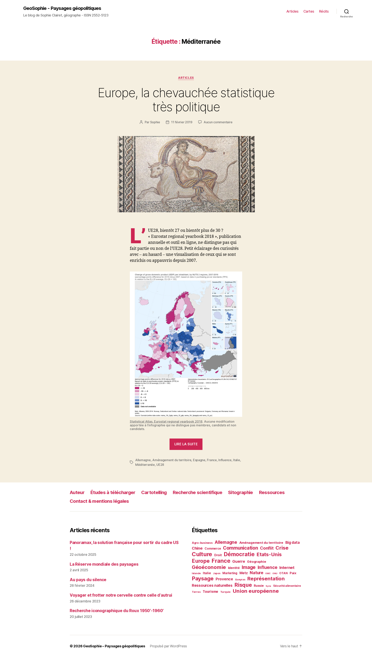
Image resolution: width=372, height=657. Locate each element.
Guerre (238, 561)
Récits (324, 11)
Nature (256, 572)
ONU (274, 573)
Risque (243, 585)
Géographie (256, 562)
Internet (286, 567)
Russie (259, 586)
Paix (293, 573)
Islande (196, 573)
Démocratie (239, 554)
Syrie (268, 586)
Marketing (229, 573)
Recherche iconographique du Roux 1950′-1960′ (117, 610)
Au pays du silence (88, 579)
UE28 (160, 465)
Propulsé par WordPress (168, 646)
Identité (234, 568)
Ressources (272, 492)
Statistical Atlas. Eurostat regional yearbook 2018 (166, 421)
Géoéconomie (209, 567)
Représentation (265, 579)
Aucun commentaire (218, 122)
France (212, 460)
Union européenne (256, 591)
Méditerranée (145, 465)
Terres (196, 591)
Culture (202, 554)
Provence (224, 579)
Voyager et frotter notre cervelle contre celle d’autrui (121, 595)
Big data (292, 542)
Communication (240, 548)
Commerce (213, 548)
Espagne (199, 460)
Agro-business (202, 542)
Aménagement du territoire (171, 460)
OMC (267, 573)
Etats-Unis (269, 554)
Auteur (77, 492)
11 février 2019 (181, 122)
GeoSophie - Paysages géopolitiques (62, 8)
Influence (225, 460)
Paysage (203, 578)
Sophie (155, 122)
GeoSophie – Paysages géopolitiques (114, 646)
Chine (197, 548)
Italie (236, 460)
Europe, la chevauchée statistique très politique (186, 99)
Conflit (266, 548)
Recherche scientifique (197, 492)
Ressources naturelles (212, 585)
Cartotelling (154, 492)
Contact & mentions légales (99, 501)
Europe (200, 561)
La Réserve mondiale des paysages (104, 564)
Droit (218, 555)
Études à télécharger (112, 492)
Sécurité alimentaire (287, 585)
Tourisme (210, 591)
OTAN (283, 573)
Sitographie (240, 492)
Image (249, 567)
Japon (216, 573)
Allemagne (143, 460)
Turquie (225, 591)
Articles (292, 11)
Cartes (308, 11)
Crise (282, 548)
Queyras (240, 579)
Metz (243, 573)
